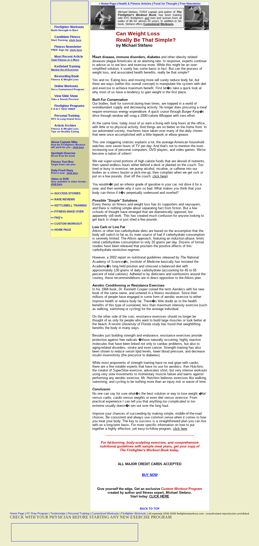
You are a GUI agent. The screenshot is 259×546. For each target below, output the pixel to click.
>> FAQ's (56, 217)
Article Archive (65, 125)
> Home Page (107, 3)
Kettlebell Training (65, 68)
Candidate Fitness (67, 37)
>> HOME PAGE (61, 229)
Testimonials (58, 513)
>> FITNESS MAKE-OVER (67, 211)
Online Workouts (67, 87)
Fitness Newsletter (67, 47)
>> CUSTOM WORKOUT (66, 223)
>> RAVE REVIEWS (63, 199)
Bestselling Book (65, 78)
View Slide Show (65, 97)
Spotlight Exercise (63, 154)
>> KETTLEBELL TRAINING (69, 205)
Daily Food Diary (62, 170)
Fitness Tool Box (63, 163)
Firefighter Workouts (67, 28)
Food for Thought (166, 3)
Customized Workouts (105, 513)
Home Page (17, 513)
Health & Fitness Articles (134, 3)
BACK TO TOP (149, 508)
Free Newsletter (190, 3)
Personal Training (66, 117)
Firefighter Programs (67, 107)
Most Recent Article (67, 58)
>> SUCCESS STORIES (65, 193)
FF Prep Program (37, 513)
